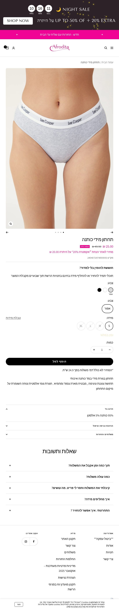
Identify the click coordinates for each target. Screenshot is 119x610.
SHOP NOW (18, 21)
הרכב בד (109, 409)
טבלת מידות (13, 318)
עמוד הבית (107, 62)
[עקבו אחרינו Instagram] (26, 541)
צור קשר (70, 545)
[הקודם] (112, 232)
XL (81, 326)
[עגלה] (7, 48)
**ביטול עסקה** (103, 539)
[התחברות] (13, 48)
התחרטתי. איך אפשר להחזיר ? (90, 510)
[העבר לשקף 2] (60, 232)
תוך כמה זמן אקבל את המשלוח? (89, 465)
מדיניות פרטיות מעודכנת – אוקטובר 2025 (59, 568)
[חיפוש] (105, 48)
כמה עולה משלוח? (98, 477)
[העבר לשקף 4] (55, 232)
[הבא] (7, 232)
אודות (109, 545)
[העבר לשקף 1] (63, 232)
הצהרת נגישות (66, 577)
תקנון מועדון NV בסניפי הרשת (61, 587)
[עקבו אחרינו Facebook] (34, 541)
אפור (107, 308)
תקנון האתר (68, 539)
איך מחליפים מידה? (97, 499)
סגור (19, 604)
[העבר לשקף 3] (58, 232)
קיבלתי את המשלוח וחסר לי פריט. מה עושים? (81, 488)
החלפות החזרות (65, 559)
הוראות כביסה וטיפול (103, 426)
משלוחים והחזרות (104, 434)
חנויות (109, 552)
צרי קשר (108, 559)
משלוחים (69, 552)
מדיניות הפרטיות (78, 606)
